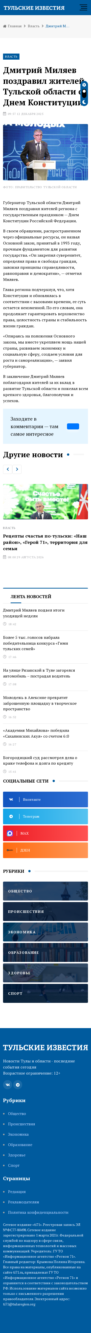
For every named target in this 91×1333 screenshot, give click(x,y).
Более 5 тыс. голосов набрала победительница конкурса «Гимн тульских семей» (35, 643)
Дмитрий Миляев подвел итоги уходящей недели (33, 612)
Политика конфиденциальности (38, 1212)
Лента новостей (31, 596)
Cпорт (13, 1165)
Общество (17, 1114)
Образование (20, 1145)
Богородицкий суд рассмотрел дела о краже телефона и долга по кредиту (40, 760)
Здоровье (17, 1155)
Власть (34, 25)
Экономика (18, 1134)
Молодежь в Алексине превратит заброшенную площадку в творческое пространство (40, 703)
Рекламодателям (23, 1202)
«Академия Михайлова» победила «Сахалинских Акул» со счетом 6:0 (36, 733)
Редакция (17, 1192)
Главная (14, 25)
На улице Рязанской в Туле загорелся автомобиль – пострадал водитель (39, 672)
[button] (7, 469)
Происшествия (21, 1124)
